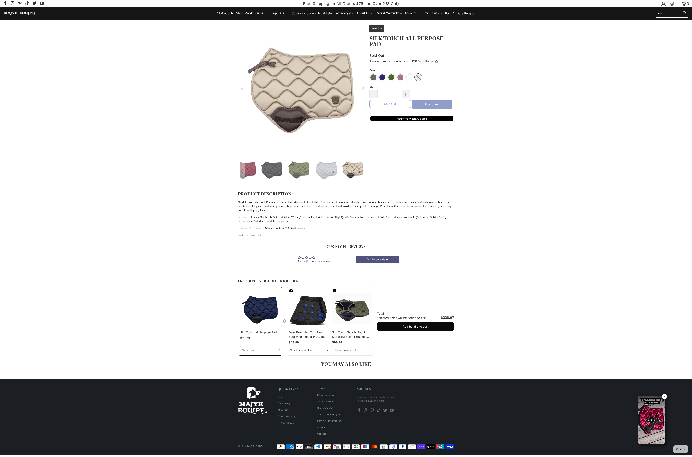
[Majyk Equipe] (20, 13)
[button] (251, 13)
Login (671, 4)
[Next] (363, 88)
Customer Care (325, 407)
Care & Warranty (287, 416)
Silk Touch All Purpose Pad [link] (258, 332)
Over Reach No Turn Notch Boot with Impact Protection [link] (308, 334)
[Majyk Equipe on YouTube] (41, 3)
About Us (283, 409)
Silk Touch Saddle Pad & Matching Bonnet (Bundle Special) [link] (349, 334)
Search (321, 388)
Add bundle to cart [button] (416, 326)
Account (322, 427)
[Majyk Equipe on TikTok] (27, 3)
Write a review (377, 259)
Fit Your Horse (286, 422)
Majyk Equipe (254, 445)
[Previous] (242, 88)
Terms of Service (326, 401)
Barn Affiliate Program (329, 420)
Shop (280, 396)
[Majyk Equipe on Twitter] (34, 3)
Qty (371, 87)
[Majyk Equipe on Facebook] (5, 3)
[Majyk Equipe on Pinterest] (19, 3)
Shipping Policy (325, 394)
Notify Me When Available (412, 118)
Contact (321, 433)
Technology (284, 403)
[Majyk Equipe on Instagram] (12, 3)
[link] (260, 308)
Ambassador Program (329, 414)
